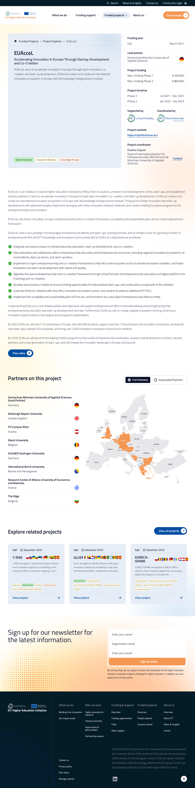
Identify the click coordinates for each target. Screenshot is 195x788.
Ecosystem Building (46, 159)
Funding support (86, 15)
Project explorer (144, 718)
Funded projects (114, 15)
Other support (118, 730)
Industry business (93, 721)
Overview (116, 712)
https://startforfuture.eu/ (142, 135)
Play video (19, 353)
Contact (177, 159)
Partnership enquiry (94, 736)
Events (167, 730)
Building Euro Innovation (70, 712)
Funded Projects (28, 41)
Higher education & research (94, 713)
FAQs (114, 724)
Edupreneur (16, 585)
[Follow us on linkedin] (115, 779)
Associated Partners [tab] (171, 380)
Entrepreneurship (140, 581)
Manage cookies (66, 779)
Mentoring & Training (155, 581)
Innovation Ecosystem (142, 589)
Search (114, 3)
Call (15, 550)
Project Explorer (52, 41)
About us (138, 15)
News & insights (172, 724)
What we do (59, 15)
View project (20, 597)
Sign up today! (149, 661)
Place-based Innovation (112, 585)
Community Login (172, 3)
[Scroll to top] (184, 779)
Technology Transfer (93, 581)
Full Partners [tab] (140, 380)
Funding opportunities (121, 718)
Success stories (145, 724)
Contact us (152, 3)
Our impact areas (67, 718)
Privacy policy (65, 766)
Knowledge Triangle (70, 159)
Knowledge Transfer (50, 585)
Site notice (64, 772)
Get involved (173, 15)
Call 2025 (38, 585)
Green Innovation (24, 159)
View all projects (169, 531)
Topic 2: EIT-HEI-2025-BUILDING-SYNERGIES (27, 589)
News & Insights (132, 3)
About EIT (168, 718)
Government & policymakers (92, 728)
